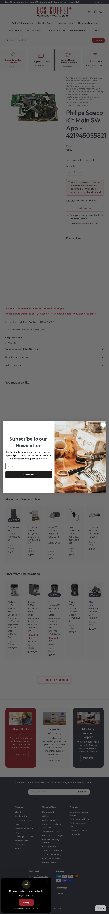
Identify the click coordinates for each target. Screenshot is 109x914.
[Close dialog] (103, 424)
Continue (28, 474)
